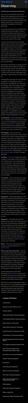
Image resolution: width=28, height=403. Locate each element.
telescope (17, 239)
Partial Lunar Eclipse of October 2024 (13, 396)
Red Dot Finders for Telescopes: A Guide (13, 331)
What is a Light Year (8, 392)
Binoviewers (6, 362)
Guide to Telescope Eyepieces (11, 358)
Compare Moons (7, 311)
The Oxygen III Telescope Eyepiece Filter (13, 344)
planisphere (11, 123)
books (16, 119)
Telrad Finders (6, 302)
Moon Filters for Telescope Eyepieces (13, 354)
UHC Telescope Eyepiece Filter (11, 348)
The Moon (11, 157)
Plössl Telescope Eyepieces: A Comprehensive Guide (11, 379)
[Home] (7, 2)
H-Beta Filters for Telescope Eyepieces (13, 335)
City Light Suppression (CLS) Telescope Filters (13, 340)
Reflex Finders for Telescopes (11, 323)
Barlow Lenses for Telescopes (11, 370)
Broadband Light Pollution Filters (11, 350)
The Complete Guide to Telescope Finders (14, 319)
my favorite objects (8, 152)
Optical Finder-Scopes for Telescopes (13, 327)
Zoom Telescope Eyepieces (10, 366)
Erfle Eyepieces (7, 384)
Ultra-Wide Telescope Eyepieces (11, 375)
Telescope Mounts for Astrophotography (14, 315)
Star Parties (13, 273)
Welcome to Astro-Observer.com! (12, 307)
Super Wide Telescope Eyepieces (12, 388)
